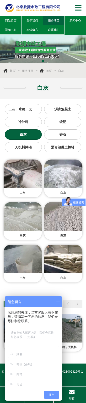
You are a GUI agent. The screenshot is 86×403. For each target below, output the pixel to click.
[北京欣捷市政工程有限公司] (33, 8)
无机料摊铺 (23, 147)
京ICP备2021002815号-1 (66, 371)
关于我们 (32, 20)
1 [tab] (43, 61)
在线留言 (32, 30)
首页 (13, 70)
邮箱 (72, 398)
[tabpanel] (43, 49)
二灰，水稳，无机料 (24, 109)
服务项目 (53, 20)
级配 (62, 122)
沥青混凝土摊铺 (63, 147)
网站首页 (10, 20)
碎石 (62, 134)
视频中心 (10, 30)
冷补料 (23, 122)
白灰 (61, 70)
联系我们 (53, 30)
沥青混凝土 (62, 109)
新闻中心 (75, 20)
